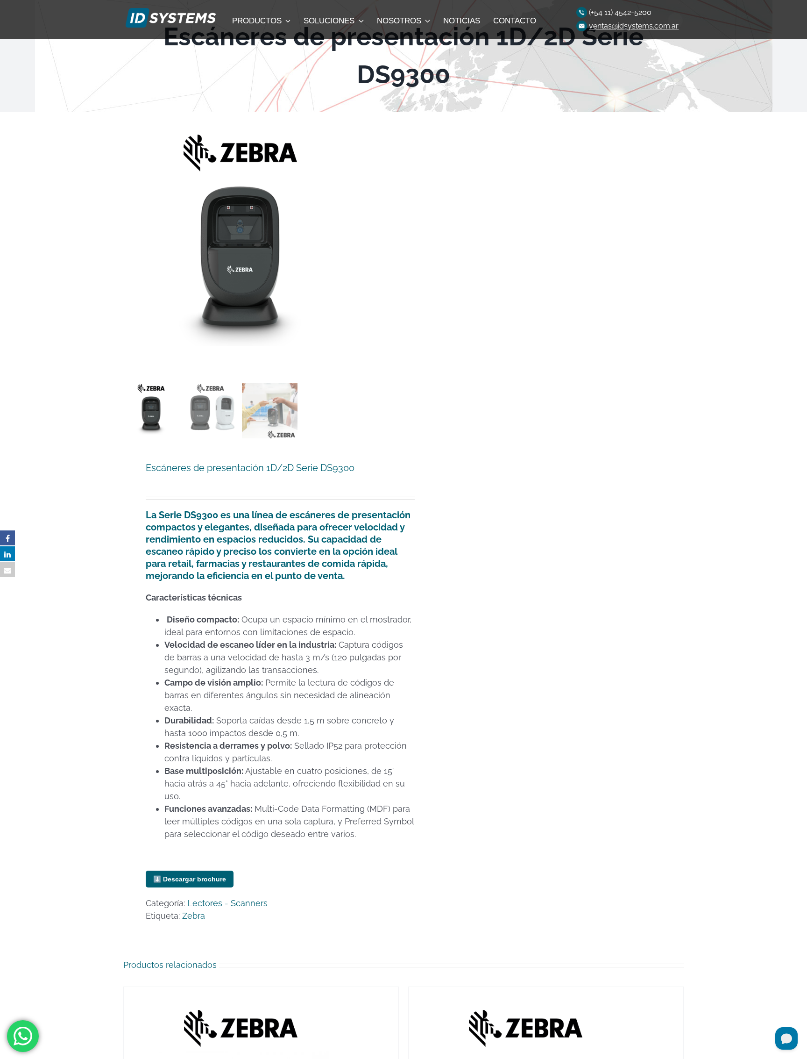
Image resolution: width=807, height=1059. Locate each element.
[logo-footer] (169, 10)
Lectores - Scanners (227, 903)
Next (386, 246)
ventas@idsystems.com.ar (634, 25)
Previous (130, 246)
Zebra (193, 916)
